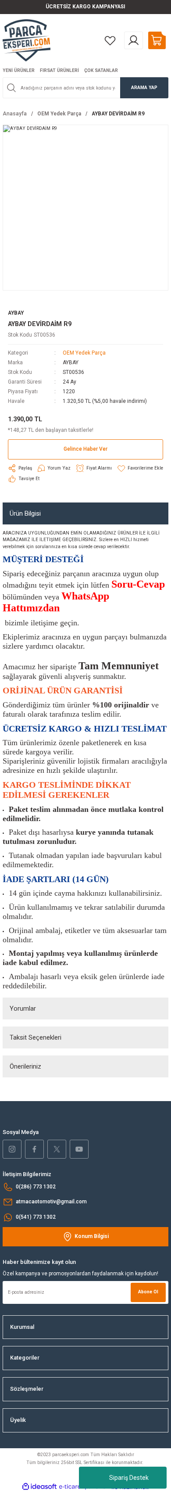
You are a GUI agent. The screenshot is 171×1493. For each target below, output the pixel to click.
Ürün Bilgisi (25, 513)
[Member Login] (133, 40)
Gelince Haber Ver (85, 449)
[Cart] (157, 40)
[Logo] (26, 40)
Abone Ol (148, 1291)
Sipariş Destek (129, 1477)
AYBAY (70, 362)
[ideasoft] (39, 1487)
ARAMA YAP (144, 87)
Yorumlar (23, 1008)
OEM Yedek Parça (84, 353)
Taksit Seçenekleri (35, 1037)
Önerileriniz (25, 1066)
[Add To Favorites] (140, 468)
